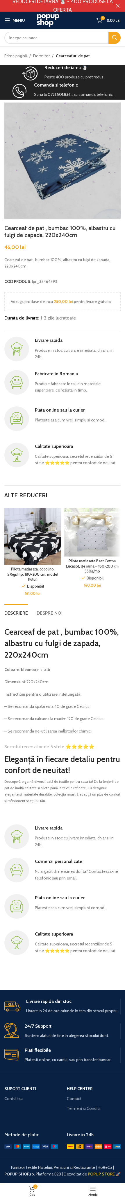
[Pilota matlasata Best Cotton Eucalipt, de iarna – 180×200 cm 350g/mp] (92, 532)
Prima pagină (15, 55)
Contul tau (13, 1098)
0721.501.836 (59, 94)
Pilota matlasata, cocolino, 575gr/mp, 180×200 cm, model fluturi (32, 574)
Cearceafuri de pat (73, 55)
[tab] (16, 612)
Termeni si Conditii (84, 1108)
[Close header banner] (117, 6)
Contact (74, 1098)
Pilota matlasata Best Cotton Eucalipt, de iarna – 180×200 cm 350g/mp (92, 566)
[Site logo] (63, 19)
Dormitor (41, 55)
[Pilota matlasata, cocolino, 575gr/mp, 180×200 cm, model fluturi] (32, 536)
